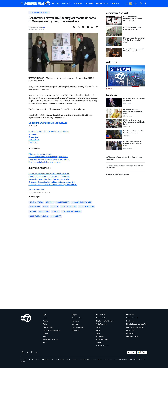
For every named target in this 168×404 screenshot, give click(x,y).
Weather (45, 321)
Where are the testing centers (40, 154)
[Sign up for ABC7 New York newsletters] (36, 352)
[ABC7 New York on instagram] (32, 352)
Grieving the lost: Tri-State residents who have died (48, 131)
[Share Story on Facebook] (74, 27)
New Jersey (78, 3)
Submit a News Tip (132, 318)
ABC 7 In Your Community (134, 327)
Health (98, 330)
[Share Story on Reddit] (83, 27)
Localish (45, 333)
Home (45, 318)
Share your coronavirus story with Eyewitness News (48, 173)
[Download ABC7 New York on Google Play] (142, 352)
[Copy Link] (96, 27)
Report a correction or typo (36, 189)
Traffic (45, 324)
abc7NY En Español (102, 346)
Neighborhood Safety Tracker (105, 321)
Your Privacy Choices (34, 359)
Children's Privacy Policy (48, 359)
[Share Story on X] (78, 27)
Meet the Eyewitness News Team (136, 324)
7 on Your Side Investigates (51, 330)
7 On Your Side (48, 327)
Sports (98, 333)
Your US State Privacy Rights (63, 359)
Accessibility (130, 333)
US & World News (101, 324)
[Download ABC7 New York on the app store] (131, 352)
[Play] (125, 76)
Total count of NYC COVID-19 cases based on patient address (52, 184)
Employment (130, 321)
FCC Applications (108, 359)
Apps (44, 343)
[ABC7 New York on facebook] (22, 352)
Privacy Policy (24, 359)
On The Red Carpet (102, 339)
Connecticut (115, 3)
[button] (22, 3)
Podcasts (98, 343)
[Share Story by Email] (92, 27)
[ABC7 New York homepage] (37, 3)
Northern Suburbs (102, 3)
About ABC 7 (130, 330)
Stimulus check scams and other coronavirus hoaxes (49, 176)
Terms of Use (75, 359)
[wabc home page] (26, 318)
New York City (66, 3)
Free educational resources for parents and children (49, 159)
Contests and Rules (132, 336)
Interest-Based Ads (85, 359)
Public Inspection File (97, 359)
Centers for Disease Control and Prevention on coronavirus (51, 182)
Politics (98, 327)
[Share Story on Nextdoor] (87, 27)
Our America (100, 336)
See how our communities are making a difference (48, 156)
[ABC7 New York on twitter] (27, 352)
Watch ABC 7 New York (50, 339)
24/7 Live (55, 3)
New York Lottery (101, 318)
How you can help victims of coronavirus (44, 162)
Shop (44, 336)
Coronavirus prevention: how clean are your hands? (48, 179)
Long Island (88, 3)
